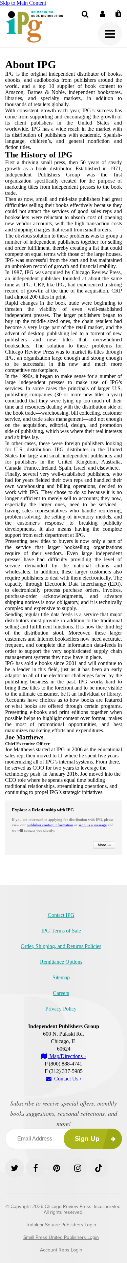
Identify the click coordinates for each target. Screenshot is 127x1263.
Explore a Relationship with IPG (43, 809)
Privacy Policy (61, 1009)
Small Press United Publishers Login (61, 1237)
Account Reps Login (61, 1250)
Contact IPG (61, 915)
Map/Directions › (67, 1056)
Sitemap (61, 977)
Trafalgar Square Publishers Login (61, 1225)
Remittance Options (61, 962)
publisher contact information (50, 825)
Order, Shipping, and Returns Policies (61, 946)
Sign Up (87, 1139)
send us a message (93, 825)
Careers (61, 993)
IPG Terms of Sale (61, 931)
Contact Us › (67, 1078)
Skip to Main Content (23, 3)
